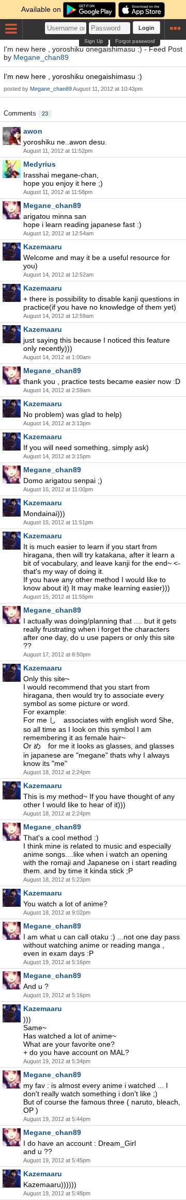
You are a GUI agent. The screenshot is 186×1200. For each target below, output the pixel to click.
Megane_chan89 (41, 57)
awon (32, 131)
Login (146, 28)
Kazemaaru (42, 247)
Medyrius (39, 164)
